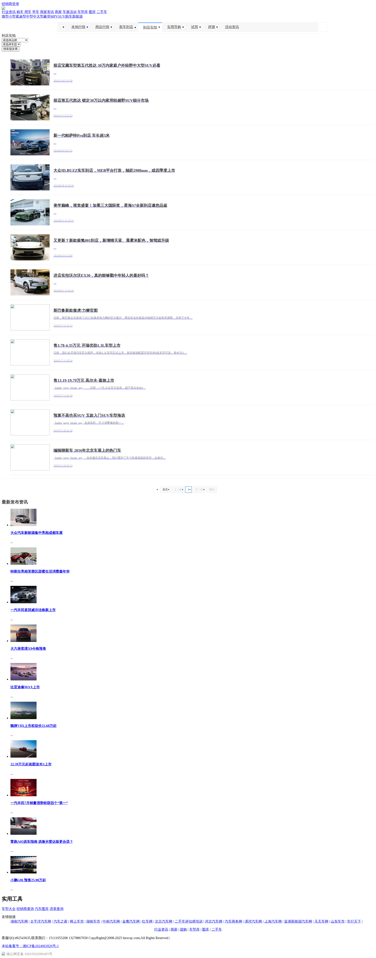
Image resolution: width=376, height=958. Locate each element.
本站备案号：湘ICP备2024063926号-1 (30, 946)
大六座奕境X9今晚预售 (28, 648)
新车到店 (126, 27)
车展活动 (70, 12)
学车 (35, 12)
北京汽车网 (163, 921)
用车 (27, 12)
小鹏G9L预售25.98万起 (28, 880)
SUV (61, 16)
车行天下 (354, 921)
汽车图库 (42, 909)
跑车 (68, 16)
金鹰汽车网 (131, 921)
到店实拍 (150, 27)
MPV (54, 16)
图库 (92, 12)
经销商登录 (10, 4)
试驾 (194, 27)
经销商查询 (25, 909)
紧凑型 (21, 16)
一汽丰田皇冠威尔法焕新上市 (33, 610)
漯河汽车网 (253, 921)
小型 (12, 16)
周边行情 (102, 27)
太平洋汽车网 (40, 921)
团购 (183, 929)
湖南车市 (93, 921)
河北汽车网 (213, 921)
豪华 (47, 16)
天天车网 (321, 921)
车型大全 (9, 909)
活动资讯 (232, 27)
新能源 (77, 16)
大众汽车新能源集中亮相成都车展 (36, 533)
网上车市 (77, 921)
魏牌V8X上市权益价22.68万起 (33, 726)
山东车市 (338, 921)
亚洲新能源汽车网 (298, 921)
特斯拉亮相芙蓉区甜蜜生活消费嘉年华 (40, 571)
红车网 (147, 921)
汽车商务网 (233, 921)
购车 (20, 12)
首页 (165, 489)
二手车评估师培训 (189, 921)
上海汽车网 (273, 921)
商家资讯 (47, 12)
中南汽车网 (111, 921)
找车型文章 (10, 48)
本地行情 (78, 27)
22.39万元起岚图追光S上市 (31, 764)
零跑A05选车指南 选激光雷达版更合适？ (41, 841)
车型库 (82, 12)
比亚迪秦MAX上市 (25, 687)
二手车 (102, 12)
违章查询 (57, 909)
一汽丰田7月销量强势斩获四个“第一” (39, 803)
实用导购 (174, 27)
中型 (29, 16)
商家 (58, 12)
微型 (5, 16)
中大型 (38, 16)
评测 (211, 27)
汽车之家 (60, 921)
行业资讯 (9, 12)
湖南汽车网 (19, 921)
